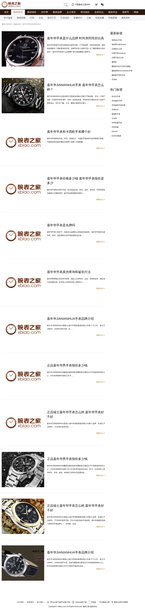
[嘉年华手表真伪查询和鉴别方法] (23, 266)
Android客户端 (81, 602)
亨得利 (114, 79)
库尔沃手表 (116, 96)
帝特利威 (115, 127)
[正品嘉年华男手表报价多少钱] (23, 360)
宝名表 (114, 118)
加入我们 (40, 602)
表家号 (125, 12)
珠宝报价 (85, 12)
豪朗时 (114, 62)
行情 (32, 18)
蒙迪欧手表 (116, 114)
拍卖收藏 (99, 18)
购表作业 (112, 12)
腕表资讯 (18, 12)
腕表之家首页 (7, 24)
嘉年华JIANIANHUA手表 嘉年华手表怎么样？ (75, 87)
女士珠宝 (71, 12)
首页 (6, 12)
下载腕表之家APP (82, 4)
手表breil (115, 110)
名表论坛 (99, 12)
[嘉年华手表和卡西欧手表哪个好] (23, 126)
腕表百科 (125, 18)
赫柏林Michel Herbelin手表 (122, 71)
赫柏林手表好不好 (118, 75)
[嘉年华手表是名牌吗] (23, 219)
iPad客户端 (65, 602)
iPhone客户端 (55, 602)
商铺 (136, 12)
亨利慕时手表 (117, 101)
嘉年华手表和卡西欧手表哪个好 (69, 131)
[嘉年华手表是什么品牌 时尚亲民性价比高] (23, 32)
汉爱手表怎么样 (118, 58)
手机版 (93, 602)
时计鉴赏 (8, 18)
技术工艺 (52, 18)
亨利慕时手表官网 (118, 105)
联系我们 (30, 602)
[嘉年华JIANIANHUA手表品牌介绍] (23, 313)
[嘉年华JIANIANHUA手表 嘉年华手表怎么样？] (23, 79)
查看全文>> (100, 55)
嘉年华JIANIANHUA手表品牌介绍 (70, 318)
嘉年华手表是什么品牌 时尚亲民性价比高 (75, 38)
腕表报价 (31, 12)
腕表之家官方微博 (121, 602)
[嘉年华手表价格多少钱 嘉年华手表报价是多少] (23, 173)
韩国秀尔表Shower (119, 44)
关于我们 (20, 602)
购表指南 (21, 18)
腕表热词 (17, 24)
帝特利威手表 (117, 123)
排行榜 (44, 12)
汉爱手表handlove (119, 53)
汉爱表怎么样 (117, 49)
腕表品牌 (57, 12)
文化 (41, 18)
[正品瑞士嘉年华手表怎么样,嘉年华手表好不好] (23, 406)
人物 (89, 18)
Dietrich (115, 131)
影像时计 (78, 18)
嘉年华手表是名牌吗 (61, 225)
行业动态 (65, 18)
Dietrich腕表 (116, 136)
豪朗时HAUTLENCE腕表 (121, 66)
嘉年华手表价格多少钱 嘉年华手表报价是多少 (75, 181)
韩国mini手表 (117, 40)
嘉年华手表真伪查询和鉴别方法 (69, 272)
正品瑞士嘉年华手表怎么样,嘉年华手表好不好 (75, 414)
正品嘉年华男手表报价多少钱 (67, 365)
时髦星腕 (112, 18)
